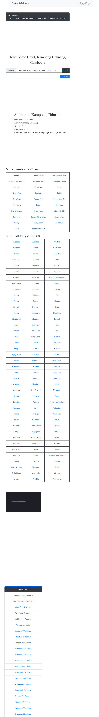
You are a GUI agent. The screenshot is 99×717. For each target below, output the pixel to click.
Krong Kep (17, 193)
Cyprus (57, 271)
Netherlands (16, 390)
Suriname (35, 443)
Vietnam (57, 473)
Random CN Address (23, 678)
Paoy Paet (17, 199)
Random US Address (23, 649)
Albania (16, 242)
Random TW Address (23, 643)
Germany (35, 307)
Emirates (35, 289)
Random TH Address (23, 714)
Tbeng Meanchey (38, 229)
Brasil (16, 254)
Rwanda (16, 426)
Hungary (35, 319)
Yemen (16, 479)
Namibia (35, 384)
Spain (57, 438)
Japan (16, 343)
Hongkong (16, 319)
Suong (16, 223)
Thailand (35, 455)
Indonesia (35, 325)
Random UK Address (23, 660)
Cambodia (16, 260)
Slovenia (16, 438)
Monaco (36, 378)
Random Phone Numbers (23, 595)
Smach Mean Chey (38, 217)
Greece (16, 313)
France (35, 301)
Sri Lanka (16, 443)
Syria (36, 449)
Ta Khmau (59, 223)
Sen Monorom (16, 211)
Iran (57, 325)
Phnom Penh (38, 199)
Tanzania (16, 455)
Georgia (16, 307)
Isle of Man (35, 331)
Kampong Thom (59, 181)
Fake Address (13, 15)
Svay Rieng (38, 223)
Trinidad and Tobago (57, 455)
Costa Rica (57, 266)
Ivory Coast (35, 337)
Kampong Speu (39, 181)
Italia (16, 337)
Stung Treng (59, 217)
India (16, 325)
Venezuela (36, 473)
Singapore (36, 432)
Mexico (16, 378)
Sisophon (16, 217)
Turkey (16, 461)
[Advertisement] (38, 38)
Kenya (16, 349)
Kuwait (57, 349)
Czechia (16, 277)
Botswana (57, 248)
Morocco (57, 378)
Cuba (36, 271)
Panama (36, 402)
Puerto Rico (57, 414)
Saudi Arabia (36, 426)
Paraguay (16, 408)
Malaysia (57, 366)
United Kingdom (16, 467)
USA (57, 467)
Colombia (35, 266)
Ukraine (57, 461)
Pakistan (16, 402)
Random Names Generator (23, 601)
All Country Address (23, 619)
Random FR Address (23, 684)
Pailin (59, 193)
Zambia (36, 479)
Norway (36, 396)
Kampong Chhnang (16, 181)
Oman (57, 396)
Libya (16, 360)
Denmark (35, 277)
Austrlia (35, 242)
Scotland (57, 426)
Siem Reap (38, 211)
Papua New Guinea (57, 402)
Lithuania (35, 360)
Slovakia (57, 432)
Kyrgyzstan (16, 354)
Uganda (36, 461)
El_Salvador (16, 289)
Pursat (38, 205)
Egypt (57, 283)
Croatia (16, 271)
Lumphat (38, 193)
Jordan (35, 343)
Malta (36, 372)
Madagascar (16, 366)
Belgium (16, 248)
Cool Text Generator (23, 607)
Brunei (35, 254)
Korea (35, 349)
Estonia (16, 295)
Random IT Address (23, 702)
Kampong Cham (59, 175)
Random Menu (23, 589)
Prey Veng (17, 205)
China (16, 266)
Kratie (59, 187)
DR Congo (16, 283)
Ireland (16, 331)
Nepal (57, 384)
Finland (16, 301)
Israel (57, 331)
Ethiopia (35, 295)
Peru (35, 408)
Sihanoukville (59, 211)
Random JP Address (23, 637)
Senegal (16, 432)
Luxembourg (57, 360)
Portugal (35, 414)
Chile (57, 260)
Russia (57, 420)
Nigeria (16, 396)
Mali (16, 372)
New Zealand (36, 390)
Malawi (36, 366)
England (57, 289)
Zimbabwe (57, 479)
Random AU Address (23, 631)
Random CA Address (23, 655)
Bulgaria (57, 254)
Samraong (59, 205)
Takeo (16, 229)
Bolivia (36, 248)
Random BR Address (23, 672)
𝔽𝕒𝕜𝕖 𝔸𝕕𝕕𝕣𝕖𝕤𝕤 (20, 3)
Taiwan (57, 449)
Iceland (57, 319)
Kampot (17, 187)
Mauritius (57, 372)
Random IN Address (23, 696)
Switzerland (16, 449)
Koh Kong (38, 187)
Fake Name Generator (23, 613)
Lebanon (35, 354)
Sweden (57, 443)
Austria (57, 242)
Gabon (57, 301)
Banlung (16, 175)
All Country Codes (23, 625)
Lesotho (57, 354)
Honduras (57, 313)
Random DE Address (23, 690)
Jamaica (57, 337)
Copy (66, 70)
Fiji (57, 295)
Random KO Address (23, 666)
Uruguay (35, 467)
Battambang (38, 175)
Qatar (16, 420)
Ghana (57, 307)
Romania (35, 420)
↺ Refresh (65, 76)
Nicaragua (57, 390)
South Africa (36, 438)
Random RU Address (23, 708)
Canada (36, 260)
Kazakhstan (57, 343)
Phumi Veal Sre (59, 199)
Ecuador (35, 283)
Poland (16, 414)
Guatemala (36, 313)
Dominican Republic (57, 277)
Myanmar (16, 384)
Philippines (57, 408)
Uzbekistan (16, 473)
